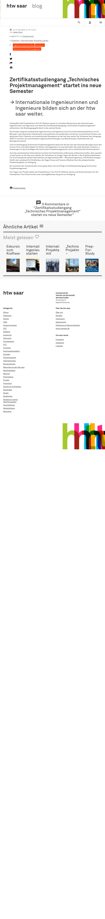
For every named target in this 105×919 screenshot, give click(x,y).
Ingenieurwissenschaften (23, 45)
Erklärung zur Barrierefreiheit (68, 325)
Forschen (7, 348)
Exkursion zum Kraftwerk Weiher (14, 252)
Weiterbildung (9, 408)
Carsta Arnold (28, 36)
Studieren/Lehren (41, 40)
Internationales (26, 40)
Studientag (7, 396)
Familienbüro (8, 341)
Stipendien (7, 390)
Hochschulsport (9, 358)
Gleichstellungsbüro (11, 351)
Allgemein (16, 40)
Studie (6, 393)
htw (24, 6)
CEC (5, 329)
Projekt (6, 380)
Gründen (6, 354)
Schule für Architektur (12, 387)
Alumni (6, 319)
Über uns (59, 312)
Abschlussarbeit (9, 402)
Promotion (7, 383)
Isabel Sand (18, 32)
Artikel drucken (18, 188)
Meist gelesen (21, 237)
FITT (5, 345)
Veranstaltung (9, 405)
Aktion (6, 312)
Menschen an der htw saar (14, 367)
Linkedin (59, 346)
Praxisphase (8, 377)
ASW (5, 322)
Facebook (60, 340)
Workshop (7, 411)
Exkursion (7, 338)
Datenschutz (61, 322)
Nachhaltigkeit (9, 370)
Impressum (60, 319)
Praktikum (40, 45)
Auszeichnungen (10, 325)
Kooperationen (9, 364)
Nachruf (6, 374)
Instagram (60, 343)
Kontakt (59, 316)
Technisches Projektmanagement (27, 49)
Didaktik (6, 332)
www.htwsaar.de (63, 329)
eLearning (7, 335)
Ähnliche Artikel (23, 226)
